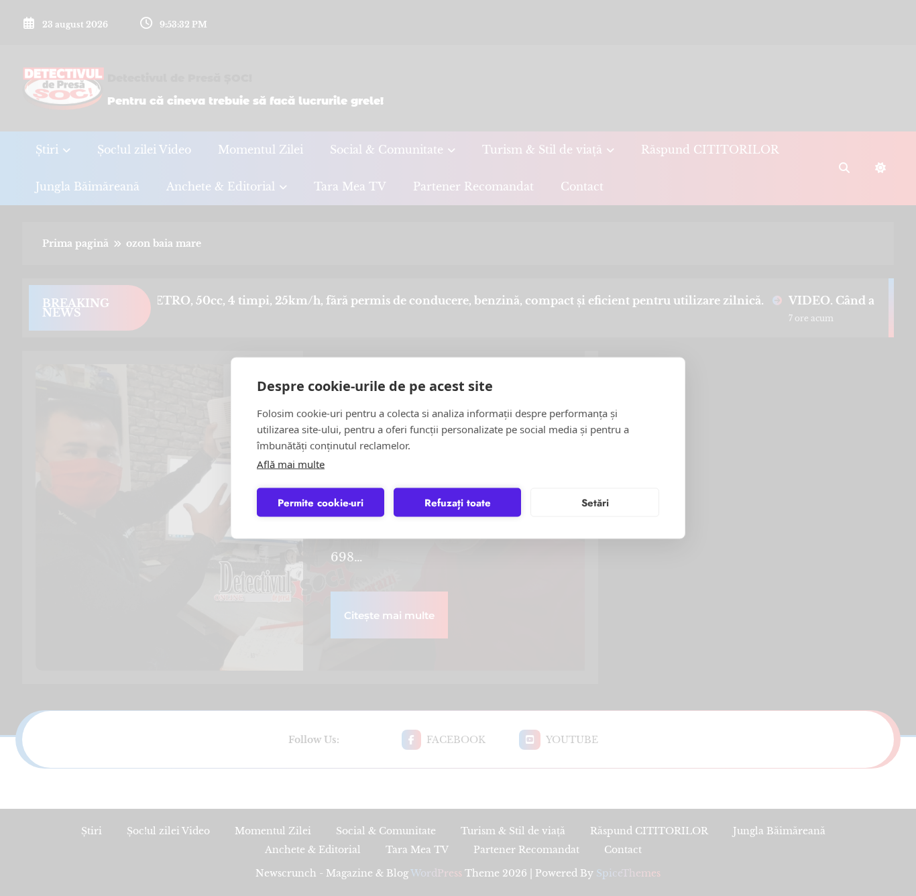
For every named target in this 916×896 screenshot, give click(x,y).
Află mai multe (291, 464)
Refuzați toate (457, 502)
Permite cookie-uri (320, 502)
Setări (595, 502)
